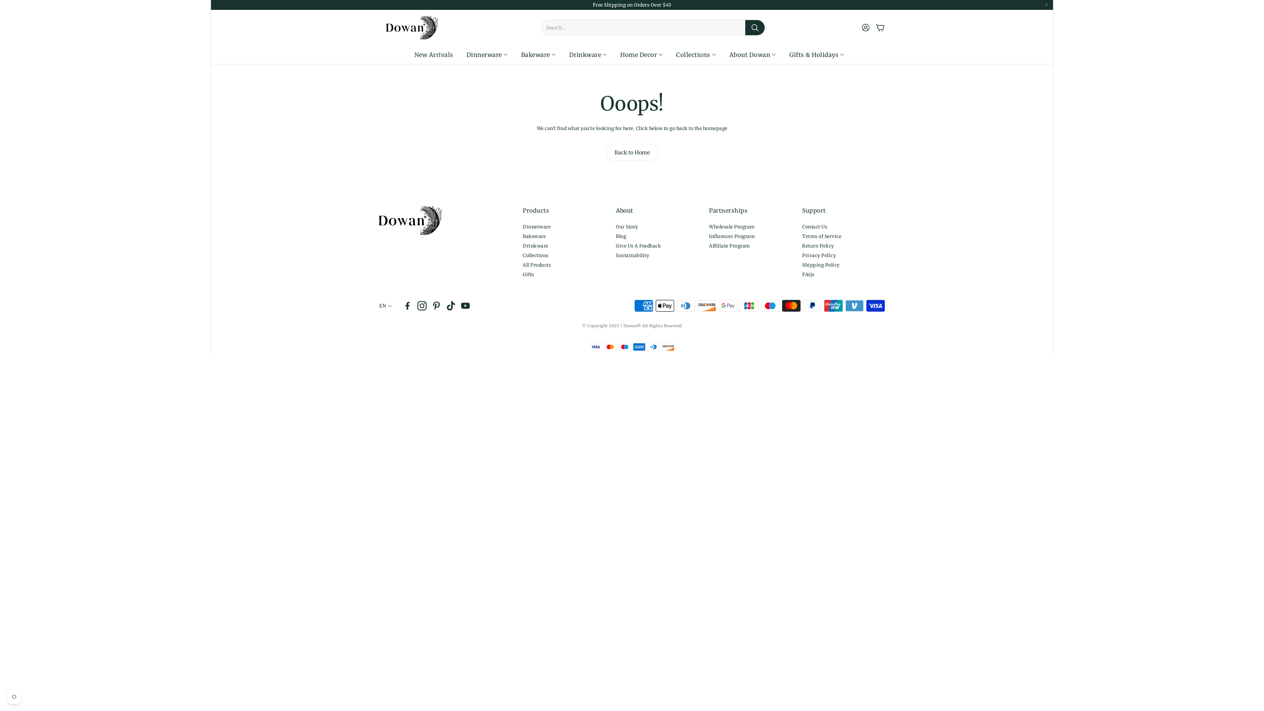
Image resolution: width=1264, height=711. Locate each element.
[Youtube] (465, 305)
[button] (653, 27)
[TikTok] (451, 305)
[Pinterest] (436, 305)
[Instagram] (422, 305)
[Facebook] (407, 305)
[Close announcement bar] (1046, 5)
